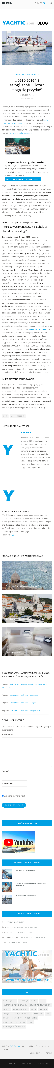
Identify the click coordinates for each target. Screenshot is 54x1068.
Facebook (10, 1063)
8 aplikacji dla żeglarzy (24, 870)
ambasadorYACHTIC (20, 1009)
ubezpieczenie (17, 416)
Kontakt (49, 1053)
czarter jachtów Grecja (21, 1014)
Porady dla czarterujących (27, 74)
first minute (17, 1018)
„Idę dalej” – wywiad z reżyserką (19, 932)
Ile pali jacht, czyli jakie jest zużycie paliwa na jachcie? (26, 619)
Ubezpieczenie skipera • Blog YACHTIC (25, 702)
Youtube (26, 1063)
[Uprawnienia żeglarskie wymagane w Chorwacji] (7, 891)
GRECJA (42, 1001)
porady (6, 1018)
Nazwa (5, 771)
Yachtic (34, 1001)
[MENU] (3, 3)
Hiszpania (43, 1009)
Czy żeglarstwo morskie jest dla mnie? (23, 927)
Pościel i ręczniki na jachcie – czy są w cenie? (23, 652)
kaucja (33, 1009)
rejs (5, 416)
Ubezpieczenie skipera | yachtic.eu (24, 695)
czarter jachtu (9, 1001)
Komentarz (7, 734)
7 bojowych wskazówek (17, 942)
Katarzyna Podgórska (15, 511)
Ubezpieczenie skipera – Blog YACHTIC (25, 710)
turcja (6, 1014)
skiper (30, 1022)
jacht (48, 1014)
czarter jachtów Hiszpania (14, 1022)
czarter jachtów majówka (14, 1026)
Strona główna (36, 1053)
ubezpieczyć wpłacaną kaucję (20, 133)
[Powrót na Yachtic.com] (44, 3)
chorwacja (23, 1001)
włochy (6, 1009)
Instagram (43, 1063)
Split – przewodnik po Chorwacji (31, 937)
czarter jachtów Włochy (40, 1005)
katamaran (38, 1014)
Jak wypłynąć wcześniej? (25, 896)
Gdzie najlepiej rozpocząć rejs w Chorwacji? (22, 586)
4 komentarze (27, 98)
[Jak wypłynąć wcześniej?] (7, 903)
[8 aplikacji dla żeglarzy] (7, 878)
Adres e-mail (8, 783)
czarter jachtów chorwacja (15, 1005)
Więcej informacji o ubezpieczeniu (22, 179)
